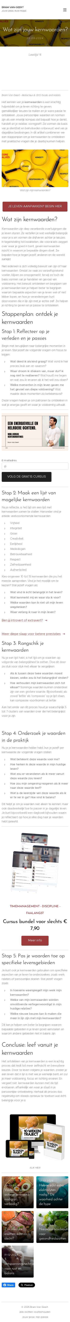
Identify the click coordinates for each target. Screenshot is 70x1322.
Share (10, 1285)
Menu (65, 9)
